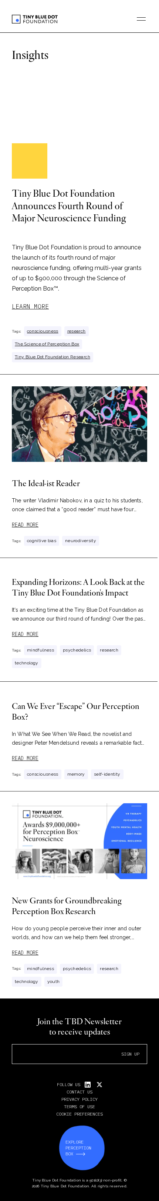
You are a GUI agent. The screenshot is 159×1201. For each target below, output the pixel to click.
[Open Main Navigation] (141, 19)
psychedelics (77, 650)
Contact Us (79, 1092)
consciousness (42, 331)
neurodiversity (80, 540)
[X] (99, 1085)
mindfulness (40, 650)
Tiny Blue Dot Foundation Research (52, 356)
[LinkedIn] (88, 1085)
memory (76, 774)
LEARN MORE (30, 306)
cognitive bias (41, 540)
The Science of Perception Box (47, 344)
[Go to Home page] (35, 19)
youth (53, 981)
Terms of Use (79, 1106)
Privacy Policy (79, 1099)
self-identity (107, 774)
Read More (25, 525)
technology (26, 663)
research (76, 331)
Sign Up (130, 1054)
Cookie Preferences (79, 1114)
